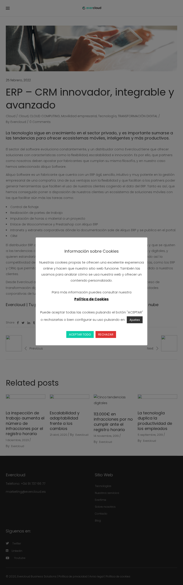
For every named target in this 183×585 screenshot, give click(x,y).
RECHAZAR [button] (105, 334)
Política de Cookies (91, 299)
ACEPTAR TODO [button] (80, 334)
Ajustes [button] (134, 320)
